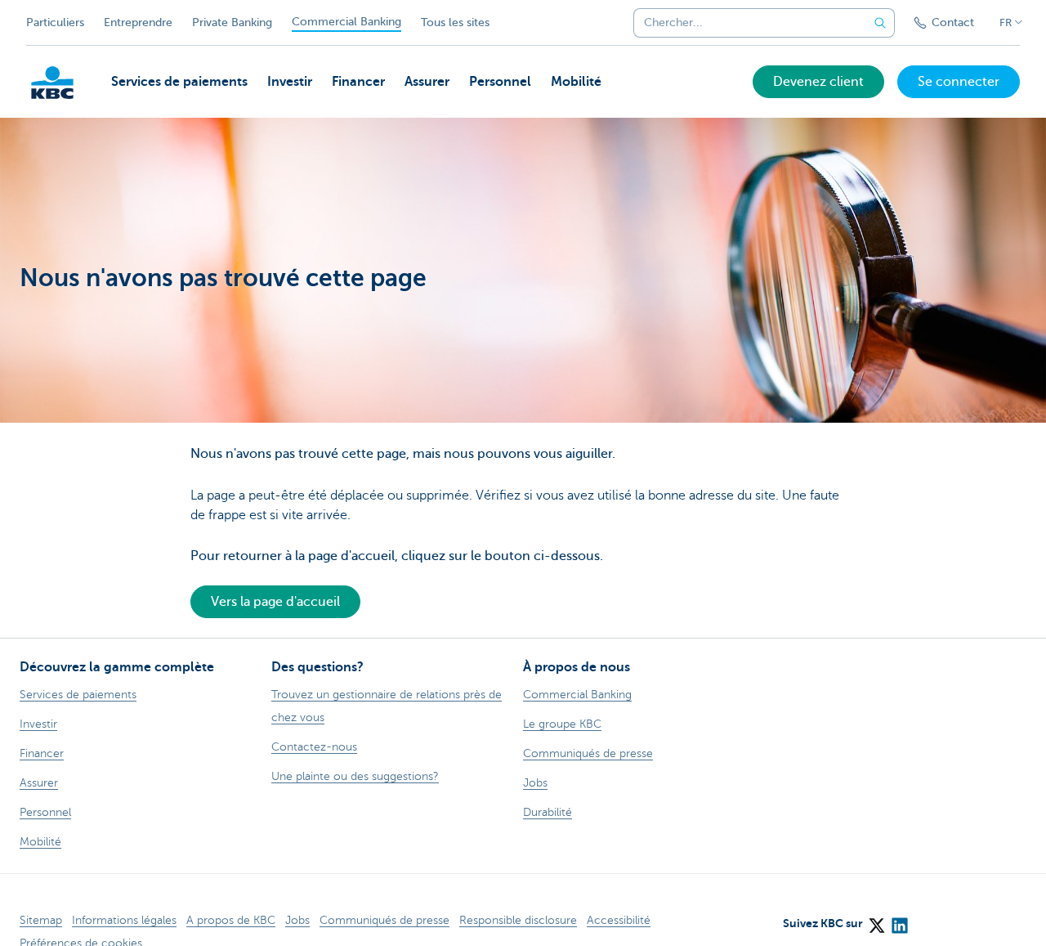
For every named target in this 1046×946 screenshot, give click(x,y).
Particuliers (55, 22)
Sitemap (41, 920)
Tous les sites (455, 22)
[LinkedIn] (899, 920)
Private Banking (232, 22)
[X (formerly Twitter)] (876, 920)
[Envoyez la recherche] (880, 23)
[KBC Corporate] (52, 82)
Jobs (297, 920)
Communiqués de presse (384, 920)
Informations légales (124, 920)
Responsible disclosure (518, 920)
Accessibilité (618, 920)
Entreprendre (138, 22)
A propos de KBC (230, 920)
